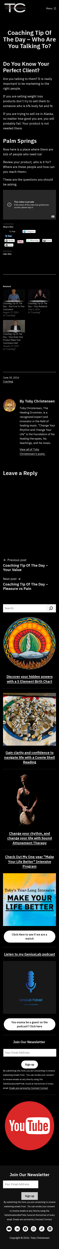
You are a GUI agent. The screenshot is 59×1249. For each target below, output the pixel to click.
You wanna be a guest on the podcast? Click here (29, 1024)
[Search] (51, 608)
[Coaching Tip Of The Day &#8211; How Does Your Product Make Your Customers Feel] (14, 326)
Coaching (8, 381)
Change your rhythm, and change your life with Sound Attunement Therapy (29, 838)
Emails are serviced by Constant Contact (28, 1088)
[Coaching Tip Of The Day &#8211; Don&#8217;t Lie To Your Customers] (14, 295)
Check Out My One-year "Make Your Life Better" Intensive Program (29, 861)
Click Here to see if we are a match (29, 936)
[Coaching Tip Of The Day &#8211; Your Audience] (39, 295)
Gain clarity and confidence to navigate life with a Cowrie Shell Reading (29, 757)
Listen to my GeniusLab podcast (29, 954)
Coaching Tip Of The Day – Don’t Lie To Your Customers (14, 306)
